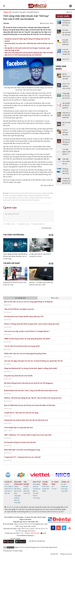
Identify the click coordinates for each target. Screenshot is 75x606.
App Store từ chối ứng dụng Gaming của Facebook (23, 55)
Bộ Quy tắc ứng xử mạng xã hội (48, 509)
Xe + (53, 486)
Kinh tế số (37, 482)
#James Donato (29, 198)
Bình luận (54, 298)
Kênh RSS (55, 554)
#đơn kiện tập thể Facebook (30, 200)
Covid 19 (36, 512)
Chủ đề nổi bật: (11, 507)
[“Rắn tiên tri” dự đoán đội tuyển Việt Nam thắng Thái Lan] (64, 116)
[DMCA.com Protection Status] (8, 547)
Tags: (7, 193)
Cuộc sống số (9, 486)
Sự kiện (7, 484)
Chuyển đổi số (39, 507)
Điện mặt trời (48, 507)
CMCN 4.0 (50, 512)
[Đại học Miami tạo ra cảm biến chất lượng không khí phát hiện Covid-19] (64, 77)
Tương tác (65, 482)
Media (44, 491)
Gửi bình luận (47, 228)
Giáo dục (7, 493)
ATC (29, 1)
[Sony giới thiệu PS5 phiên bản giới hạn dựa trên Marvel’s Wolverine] (64, 43)
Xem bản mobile (15, 538)
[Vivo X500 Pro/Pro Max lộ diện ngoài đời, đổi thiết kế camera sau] (41, 276)
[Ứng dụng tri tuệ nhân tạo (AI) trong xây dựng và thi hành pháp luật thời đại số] (41, 249)
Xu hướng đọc (20, 298)
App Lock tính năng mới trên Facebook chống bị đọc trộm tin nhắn (29, 53)
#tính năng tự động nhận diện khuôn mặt (32, 195)
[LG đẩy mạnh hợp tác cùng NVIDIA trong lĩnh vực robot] (15, 247)
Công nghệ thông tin (32, 12)
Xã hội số (8, 482)
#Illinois (45, 193)
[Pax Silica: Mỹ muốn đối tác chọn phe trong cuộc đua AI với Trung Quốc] (64, 33)
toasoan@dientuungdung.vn (25, 535)
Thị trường (36, 498)
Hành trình (26, 493)
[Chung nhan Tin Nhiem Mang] (12, 550)
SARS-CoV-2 (29, 512)
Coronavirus (43, 512)
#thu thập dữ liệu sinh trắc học (14, 198)
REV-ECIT (36, 1)
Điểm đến (26, 491)
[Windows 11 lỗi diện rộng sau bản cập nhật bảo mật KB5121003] (15, 276)
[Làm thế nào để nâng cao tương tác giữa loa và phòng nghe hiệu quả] (64, 143)
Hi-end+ (54, 489)
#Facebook (12, 193)
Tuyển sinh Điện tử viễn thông (15, 512)
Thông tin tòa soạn (66, 554)
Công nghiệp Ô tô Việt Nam (16, 509)
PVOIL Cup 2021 (59, 512)
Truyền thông (45, 483)
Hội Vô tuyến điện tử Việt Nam (25, 507)
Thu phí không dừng (31, 509)
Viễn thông (17, 489)
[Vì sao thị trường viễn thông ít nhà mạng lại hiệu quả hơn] (64, 52)
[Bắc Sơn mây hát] (64, 124)
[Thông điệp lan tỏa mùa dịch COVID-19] (64, 96)
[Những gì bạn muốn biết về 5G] (64, 172)
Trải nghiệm (26, 483)
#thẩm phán (38, 198)
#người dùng (16, 195)
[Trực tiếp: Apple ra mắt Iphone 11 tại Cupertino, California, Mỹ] (64, 152)
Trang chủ (7, 12)
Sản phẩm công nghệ (18, 12)
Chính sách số (9, 489)
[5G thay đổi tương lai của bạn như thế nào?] (64, 180)
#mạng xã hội (20, 193)
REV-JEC (45, 1)
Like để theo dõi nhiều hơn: (37, 541)
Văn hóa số (8, 491)
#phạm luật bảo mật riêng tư (34, 193)
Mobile (16, 486)
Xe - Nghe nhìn (55, 483)
